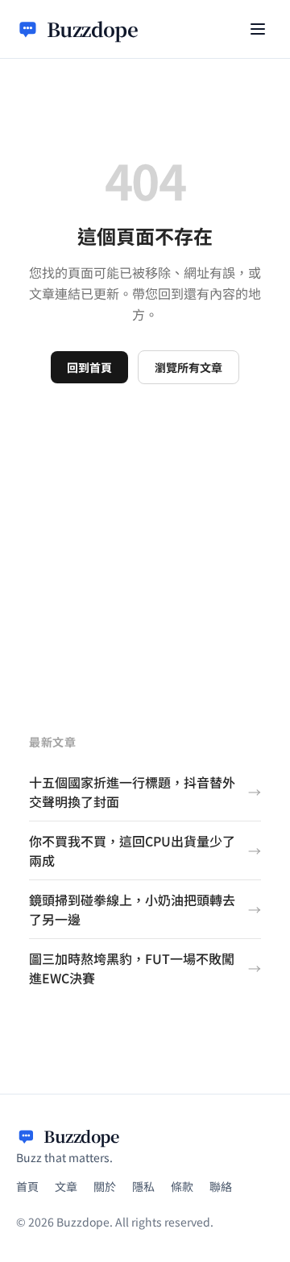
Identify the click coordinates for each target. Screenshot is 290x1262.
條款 (182, 1186)
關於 (104, 1186)
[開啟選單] (258, 29)
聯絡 (220, 1186)
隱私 (143, 1186)
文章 (66, 1186)
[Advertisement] (145, 537)
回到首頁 (89, 367)
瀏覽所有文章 (188, 367)
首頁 (27, 1186)
